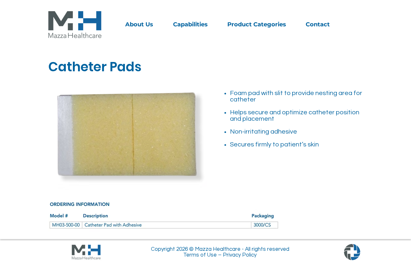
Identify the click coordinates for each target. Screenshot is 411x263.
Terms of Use (200, 255)
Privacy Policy (240, 255)
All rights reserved (267, 249)
